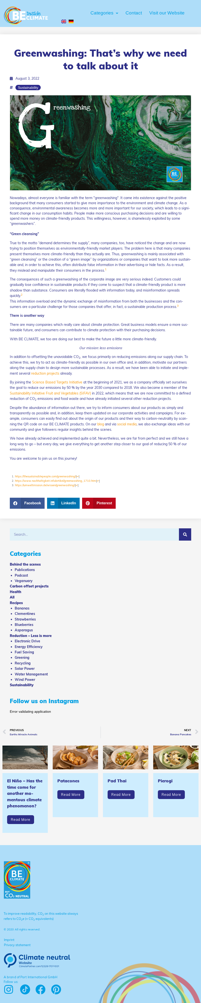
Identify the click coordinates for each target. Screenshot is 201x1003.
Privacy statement (17, 945)
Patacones (68, 780)
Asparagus (24, 630)
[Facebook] (41, 989)
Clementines (25, 613)
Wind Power (25, 679)
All (12, 597)
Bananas (22, 608)
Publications (25, 570)
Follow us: (11, 982)
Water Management (31, 674)
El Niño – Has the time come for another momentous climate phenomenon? (24, 793)
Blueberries (24, 624)
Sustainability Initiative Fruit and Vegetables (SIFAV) (50, 393)
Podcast (21, 575)
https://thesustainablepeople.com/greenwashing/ (45, 476)
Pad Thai (117, 780)
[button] (27, 503)
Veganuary (24, 581)
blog (100, 424)
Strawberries (25, 619)
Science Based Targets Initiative (57, 382)
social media (127, 424)
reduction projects (45, 373)
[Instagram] (8, 989)
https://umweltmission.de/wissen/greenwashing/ (45, 485)
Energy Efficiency (29, 647)
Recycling (23, 663)
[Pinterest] (56, 989)
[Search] (185, 534)
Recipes (16, 603)
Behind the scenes (25, 564)
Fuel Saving (24, 652)
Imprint (9, 940)
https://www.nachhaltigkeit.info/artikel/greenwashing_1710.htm (55, 480)
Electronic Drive (27, 641)
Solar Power (25, 668)
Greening (22, 657)
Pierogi (165, 780)
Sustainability (28, 87)
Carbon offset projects (29, 586)
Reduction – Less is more (31, 636)
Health (15, 592)
